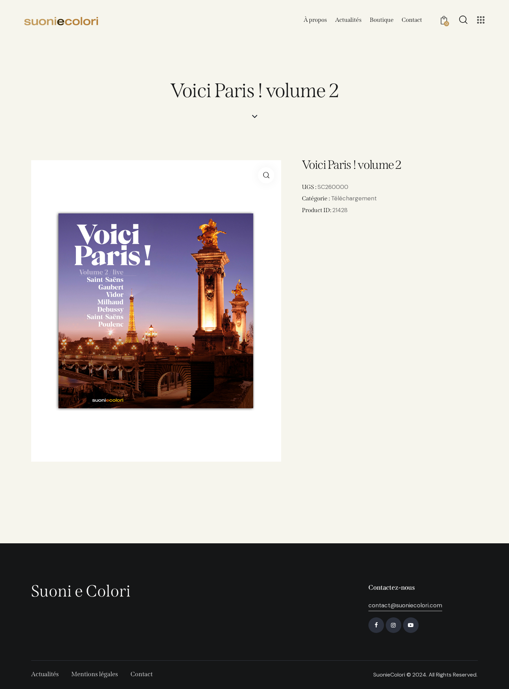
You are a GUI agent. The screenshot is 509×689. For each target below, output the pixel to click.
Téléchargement (354, 198)
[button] (266, 175)
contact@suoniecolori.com (405, 605)
